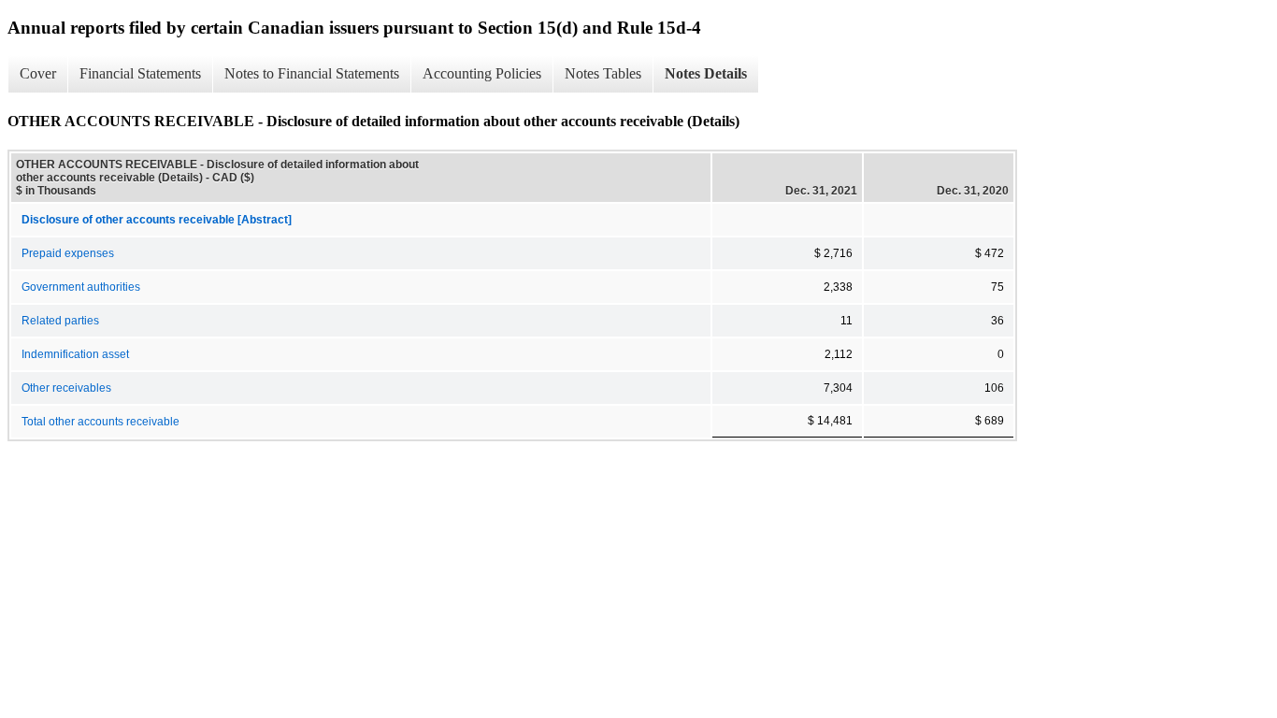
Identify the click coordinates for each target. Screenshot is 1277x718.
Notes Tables (603, 73)
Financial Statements (140, 73)
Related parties (60, 320)
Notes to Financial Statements (311, 73)
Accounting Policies (482, 73)
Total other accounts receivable (100, 421)
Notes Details (706, 73)
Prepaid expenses (68, 253)
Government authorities (81, 287)
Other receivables (66, 388)
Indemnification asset (75, 354)
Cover (38, 73)
